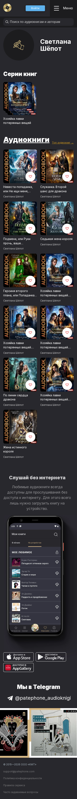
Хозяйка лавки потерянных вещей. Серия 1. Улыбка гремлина (54, 293)
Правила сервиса (14, 785)
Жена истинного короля (15, 449)
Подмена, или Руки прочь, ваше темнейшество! (16, 241)
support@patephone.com (18, 771)
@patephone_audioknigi (43, 698)
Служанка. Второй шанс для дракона (53, 189)
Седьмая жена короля (56, 239)
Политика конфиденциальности (22, 778)
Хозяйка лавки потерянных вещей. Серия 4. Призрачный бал (55, 397)
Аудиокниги (26, 139)
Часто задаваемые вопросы (20, 792)
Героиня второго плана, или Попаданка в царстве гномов (18, 293)
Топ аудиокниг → (63, 142)
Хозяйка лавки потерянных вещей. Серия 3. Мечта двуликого (54, 345)
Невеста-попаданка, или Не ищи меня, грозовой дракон (18, 189)
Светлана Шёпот (13, 196)
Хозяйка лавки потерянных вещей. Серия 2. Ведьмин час (19, 345)
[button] (35, 8)
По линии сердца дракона (15, 397)
